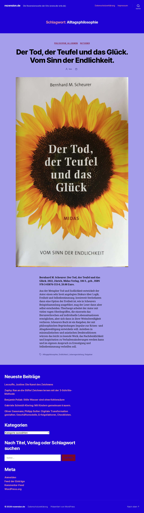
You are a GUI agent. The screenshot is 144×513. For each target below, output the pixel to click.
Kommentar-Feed (14, 485)
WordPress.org (13, 489)
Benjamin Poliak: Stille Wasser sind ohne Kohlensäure (34, 399)
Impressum (123, 5)
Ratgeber (85, 43)
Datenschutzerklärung (105, 5)
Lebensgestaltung (76, 354)
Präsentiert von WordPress (63, 506)
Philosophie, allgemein (66, 43)
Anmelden (10, 477)
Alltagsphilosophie (50, 354)
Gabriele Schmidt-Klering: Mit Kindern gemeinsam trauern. (37, 405)
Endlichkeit (63, 354)
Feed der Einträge (14, 481)
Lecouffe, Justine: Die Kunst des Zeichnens (28, 384)
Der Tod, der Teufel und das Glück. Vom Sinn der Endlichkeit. (72, 56)
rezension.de (12, 5)
